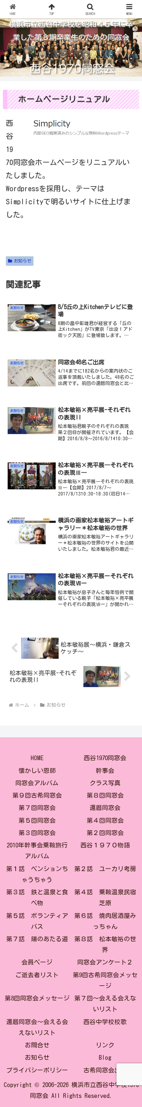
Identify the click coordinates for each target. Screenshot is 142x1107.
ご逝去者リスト (37, 975)
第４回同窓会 (105, 820)
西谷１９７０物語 (105, 845)
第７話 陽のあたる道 (37, 939)
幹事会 (105, 770)
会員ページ (36, 962)
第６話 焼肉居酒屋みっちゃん (105, 921)
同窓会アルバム (37, 783)
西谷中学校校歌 (105, 1022)
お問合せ (37, 1045)
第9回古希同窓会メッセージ (105, 980)
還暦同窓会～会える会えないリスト (37, 1027)
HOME (37, 758)
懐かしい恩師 (37, 770)
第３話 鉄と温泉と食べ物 (37, 897)
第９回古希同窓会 (37, 795)
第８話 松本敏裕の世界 (105, 944)
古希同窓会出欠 (105, 1070)
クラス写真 (105, 783)
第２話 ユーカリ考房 (105, 869)
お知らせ (22, 260)
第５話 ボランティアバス (37, 921)
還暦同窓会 (105, 808)
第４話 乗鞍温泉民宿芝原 (105, 897)
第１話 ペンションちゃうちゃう (37, 874)
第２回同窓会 (105, 833)
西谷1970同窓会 (105, 758)
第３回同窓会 (37, 833)
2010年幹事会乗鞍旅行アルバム (37, 850)
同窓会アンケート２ (105, 962)
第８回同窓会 (105, 795)
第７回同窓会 (37, 808)
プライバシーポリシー (37, 1070)
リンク (105, 1045)
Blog (105, 1057)
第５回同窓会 (37, 820)
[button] (127, 1002)
